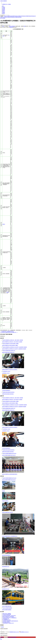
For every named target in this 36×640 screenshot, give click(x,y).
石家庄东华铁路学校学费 (8, 17)
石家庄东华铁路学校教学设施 (6, 606)
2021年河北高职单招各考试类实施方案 (11, 171)
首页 (1, 18)
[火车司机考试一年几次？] (6, 371)
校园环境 (3, 10)
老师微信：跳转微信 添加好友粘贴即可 (8, 637)
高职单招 (11, 27)
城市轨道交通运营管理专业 (6, 555)
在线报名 (3, 12)
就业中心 (3, 11)
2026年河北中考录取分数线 (6, 614)
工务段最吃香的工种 (5, 618)
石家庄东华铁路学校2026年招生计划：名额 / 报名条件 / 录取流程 (12, 341)
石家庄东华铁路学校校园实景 (6, 609)
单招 (3, 26)
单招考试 (4, 224)
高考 (24, 26)
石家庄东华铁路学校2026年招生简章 (8, 616)
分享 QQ (6, 4)
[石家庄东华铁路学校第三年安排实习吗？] (8, 350)
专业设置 (3, 8)
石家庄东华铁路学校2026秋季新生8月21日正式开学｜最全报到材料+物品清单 (14, 406)
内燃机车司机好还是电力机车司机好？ (8, 451)
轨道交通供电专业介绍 (5, 566)
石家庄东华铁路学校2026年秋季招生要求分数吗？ (10, 474)
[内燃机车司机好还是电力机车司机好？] (8, 392)
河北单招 (7, 292)
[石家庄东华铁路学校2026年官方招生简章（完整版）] (10, 343)
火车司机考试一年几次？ (6, 373)
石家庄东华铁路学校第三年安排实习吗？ (8, 352)
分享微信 (9, 4)
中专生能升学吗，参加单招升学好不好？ (7, 331)
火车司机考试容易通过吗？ (6, 390)
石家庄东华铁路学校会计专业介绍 (7, 512)
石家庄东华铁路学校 (12, 26)
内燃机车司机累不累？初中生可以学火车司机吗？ (10, 369)
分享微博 (3, 4)
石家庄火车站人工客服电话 (6, 613)
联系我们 (3, 13)
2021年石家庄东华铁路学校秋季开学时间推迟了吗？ (9, 332)
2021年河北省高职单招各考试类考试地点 (11, 228)
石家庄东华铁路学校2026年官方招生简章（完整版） (10, 345)
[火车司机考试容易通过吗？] (13, 388)
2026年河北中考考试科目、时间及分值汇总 (9, 615)
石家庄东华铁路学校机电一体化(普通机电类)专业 (9, 536)
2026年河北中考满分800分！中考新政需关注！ (9, 617)
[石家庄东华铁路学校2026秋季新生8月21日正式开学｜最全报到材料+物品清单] (14, 347)
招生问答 (3, 9)
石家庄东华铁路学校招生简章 (16, 17)
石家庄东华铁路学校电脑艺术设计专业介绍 (8, 455)
